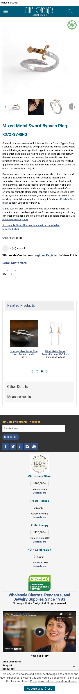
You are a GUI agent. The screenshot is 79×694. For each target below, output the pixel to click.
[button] (32, 371)
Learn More (39, 492)
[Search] (70, 11)
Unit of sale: (9, 237)
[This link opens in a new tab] (39, 577)
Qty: (4, 274)
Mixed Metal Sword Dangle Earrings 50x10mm (55, 352)
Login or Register (46, 255)
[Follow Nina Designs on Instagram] (27, 446)
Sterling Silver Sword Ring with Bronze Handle (23, 352)
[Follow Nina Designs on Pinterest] (20, 446)
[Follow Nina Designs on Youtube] (34, 446)
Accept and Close (39, 688)
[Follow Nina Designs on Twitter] (13, 446)
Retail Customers (14, 263)
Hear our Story (39, 655)
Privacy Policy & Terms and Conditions (53, 681)
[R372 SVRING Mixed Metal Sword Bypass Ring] (16, 107)
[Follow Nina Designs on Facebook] (6, 446)
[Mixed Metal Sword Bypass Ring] (36, 107)
